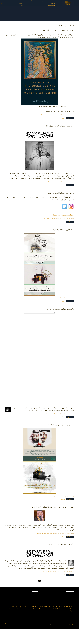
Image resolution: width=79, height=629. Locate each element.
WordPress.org (46, 624)
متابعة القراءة (69, 118)
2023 (41, 606)
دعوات (45, 218)
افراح (34, 606)
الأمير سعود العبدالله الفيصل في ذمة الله (59, 126)
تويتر (22, 5)
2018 (54, 606)
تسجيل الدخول (71, 624)
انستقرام (21, 3)
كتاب (33, 608)
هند (8, 608)
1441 (67, 606)
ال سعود (18, 606)
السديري (23, 606)
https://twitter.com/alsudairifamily (63, 215)
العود (16, 606)
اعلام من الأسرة (51, 5)
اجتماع (38, 606)
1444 (59, 606)
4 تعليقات (63, 417)
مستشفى (17, 608)
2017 (56, 606)
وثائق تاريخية (51, 3)
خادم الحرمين (50, 608)
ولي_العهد (62, 610)
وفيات (46, 181)
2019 (51, 606)
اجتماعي (48, 114)
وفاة (70, 610)
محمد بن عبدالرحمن (22, 608)
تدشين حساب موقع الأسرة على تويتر (61, 193)
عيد (34, 608)
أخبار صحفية (52, 114)
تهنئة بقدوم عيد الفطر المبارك (63, 229)
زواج (40, 608)
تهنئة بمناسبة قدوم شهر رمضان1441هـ (60, 425)
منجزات (38, 114)
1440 (69, 606)
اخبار (45, 114)
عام (41, 114)
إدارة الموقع (69, 114)
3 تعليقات (63, 536)
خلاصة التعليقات (54, 624)
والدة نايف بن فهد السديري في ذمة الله (60, 309)
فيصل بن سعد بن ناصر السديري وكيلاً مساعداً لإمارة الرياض (52, 507)
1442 (64, 606)
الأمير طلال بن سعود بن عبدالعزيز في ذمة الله (58, 544)
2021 (46, 606)
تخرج (65, 608)
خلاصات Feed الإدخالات (63, 624)
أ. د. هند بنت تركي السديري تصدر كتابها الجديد (58, 30)
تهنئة (43, 114)
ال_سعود (31, 606)
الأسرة (27, 606)
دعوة (45, 608)
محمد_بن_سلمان (29, 608)
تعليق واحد (63, 118)
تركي (61, 608)
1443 (61, 606)
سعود (36, 608)
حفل (55, 608)
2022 (43, 606)
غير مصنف (53, 297)
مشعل (14, 608)
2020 (49, 606)
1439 (71, 606)
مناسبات (48, 496)
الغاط (13, 606)
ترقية (63, 608)
